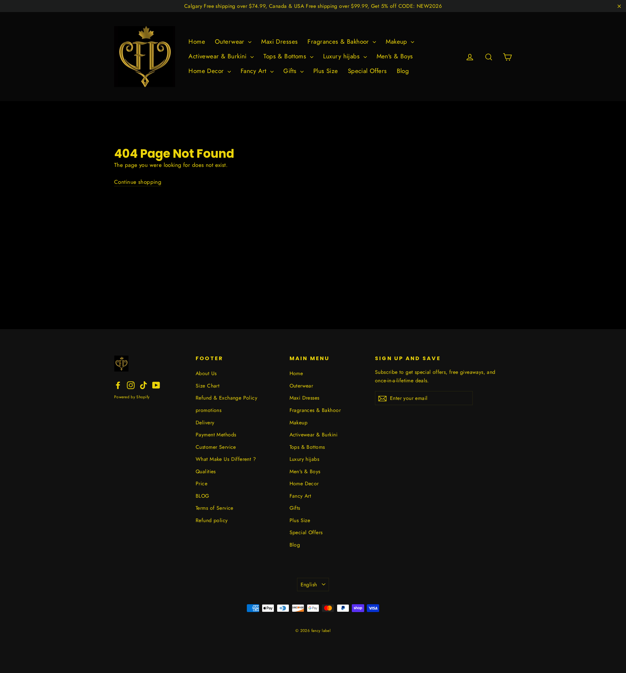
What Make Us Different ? (226, 459)
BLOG (202, 496)
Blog (403, 70)
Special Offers (367, 70)
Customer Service (216, 447)
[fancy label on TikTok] (143, 384)
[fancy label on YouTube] (156, 384)
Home (196, 41)
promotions (208, 410)
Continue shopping (137, 182)
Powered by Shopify (131, 397)
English (309, 584)
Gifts (291, 70)
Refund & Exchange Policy (226, 398)
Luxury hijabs (342, 56)
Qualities (206, 471)
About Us (206, 373)
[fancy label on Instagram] (131, 384)
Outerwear (230, 41)
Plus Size (325, 70)
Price (201, 483)
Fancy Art (255, 70)
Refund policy (212, 520)
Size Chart (207, 385)
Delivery (205, 422)
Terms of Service (214, 508)
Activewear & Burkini (218, 56)
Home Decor (207, 70)
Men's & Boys (395, 56)
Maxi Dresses (279, 41)
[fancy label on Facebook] (118, 384)
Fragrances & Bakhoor (339, 41)
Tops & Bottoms (285, 56)
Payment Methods (216, 434)
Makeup (397, 41)
